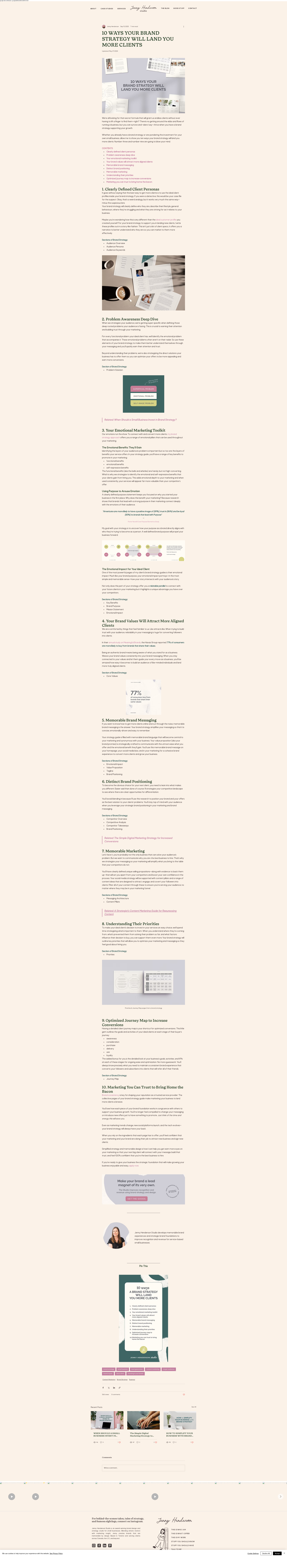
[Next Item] (280, 1496)
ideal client (120, 1373)
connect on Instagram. (130, 1521)
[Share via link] (119, 1388)
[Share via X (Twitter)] (109, 1388)
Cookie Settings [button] (253, 1553)
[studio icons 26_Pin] (110, 1545)
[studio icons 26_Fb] (99, 1545)
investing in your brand (135, 1373)
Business (132, 1379)
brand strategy (108, 1369)
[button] (179, 8)
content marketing (152, 1369)
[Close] (284, 1553)
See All (194, 1407)
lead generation (137, 1369)
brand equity (107, 1373)
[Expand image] (112, 550)
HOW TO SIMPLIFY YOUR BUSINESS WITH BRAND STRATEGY (179, 1434)
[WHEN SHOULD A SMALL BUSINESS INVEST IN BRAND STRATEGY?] (107, 1420)
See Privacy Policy (56, 1553)
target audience (168, 1369)
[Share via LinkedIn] (114, 1388)
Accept (277, 1553)
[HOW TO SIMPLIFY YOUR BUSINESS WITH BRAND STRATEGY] (180, 1420)
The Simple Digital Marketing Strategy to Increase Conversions (141, 1434)
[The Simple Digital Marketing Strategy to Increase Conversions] (143, 1420)
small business (123, 1369)
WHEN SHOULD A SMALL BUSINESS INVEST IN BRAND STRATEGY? (106, 1434)
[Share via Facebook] (103, 1388)
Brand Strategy (122, 1379)
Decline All (266, 1553)
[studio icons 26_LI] (105, 1545)
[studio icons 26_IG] (94, 1545)
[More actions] (183, 26)
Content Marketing (108, 1379)
